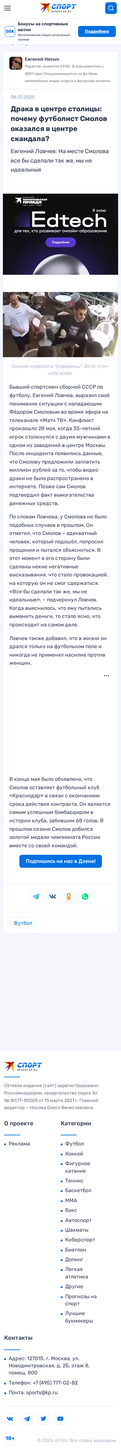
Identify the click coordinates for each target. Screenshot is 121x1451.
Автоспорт (78, 1220)
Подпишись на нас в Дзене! (61, 861)
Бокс (71, 1210)
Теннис (74, 1181)
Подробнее (97, 31)
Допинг (74, 1259)
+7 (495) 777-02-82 (55, 1383)
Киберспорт (80, 1240)
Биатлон (75, 1250)
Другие (74, 1286)
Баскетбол (78, 1190)
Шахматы (76, 1230)
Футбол (23, 923)
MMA (71, 1200)
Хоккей (74, 1154)
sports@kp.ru (42, 1392)
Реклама (19, 1144)
